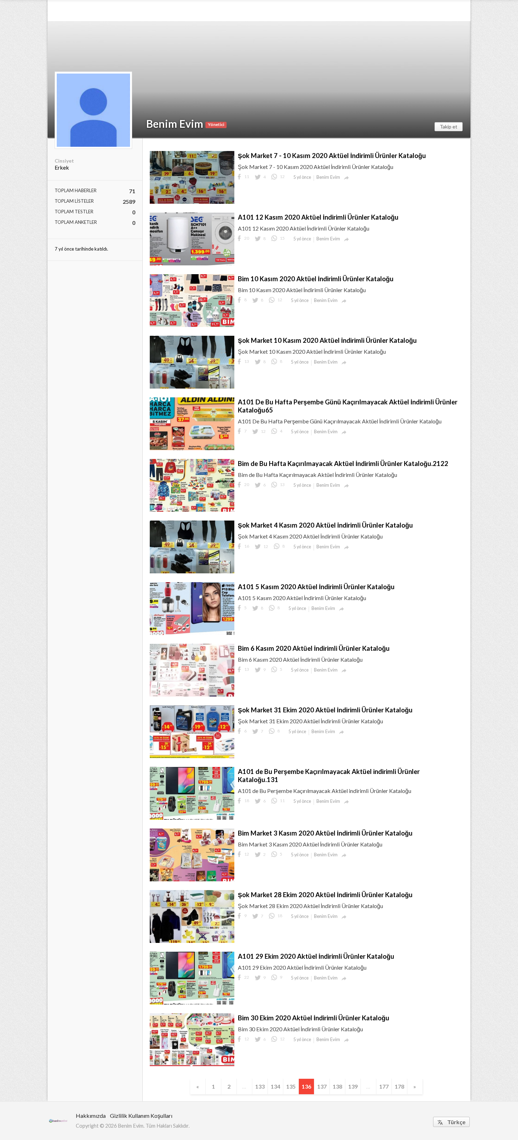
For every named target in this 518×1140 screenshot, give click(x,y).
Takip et (448, 127)
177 (384, 1086)
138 (337, 1086)
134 (275, 1086)
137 (322, 1086)
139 (353, 1086)
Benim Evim (174, 123)
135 (291, 1086)
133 (260, 1086)
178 (399, 1086)
